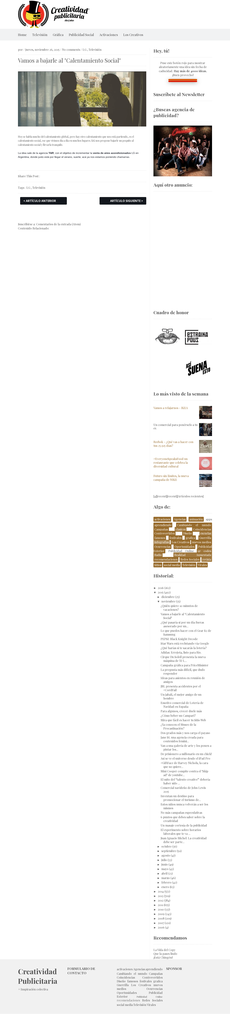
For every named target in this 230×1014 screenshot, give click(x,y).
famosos (159, 538)
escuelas (205, 533)
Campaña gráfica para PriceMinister (184, 665)
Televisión (39, 35)
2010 (161, 909)
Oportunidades (184, 546)
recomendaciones (166, 559)
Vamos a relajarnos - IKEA (170, 408)
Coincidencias (202, 529)
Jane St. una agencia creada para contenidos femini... (182, 739)
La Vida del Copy (164, 950)
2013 (160, 896)
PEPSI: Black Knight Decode (179, 639)
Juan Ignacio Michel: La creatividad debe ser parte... (184, 840)
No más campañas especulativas (181, 812)
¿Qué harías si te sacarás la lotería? (184, 648)
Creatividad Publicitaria (37, 976)
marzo (165, 878)
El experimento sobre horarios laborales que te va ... (181, 831)
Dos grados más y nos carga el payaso (185, 733)
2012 (161, 900)
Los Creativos (133, 35)
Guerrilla (205, 538)
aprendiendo (162, 525)
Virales (202, 565)
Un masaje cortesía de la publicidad (184, 825)
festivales (175, 538)
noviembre (168, 601)
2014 (161, 891)
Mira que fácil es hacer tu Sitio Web (183, 720)
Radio (158, 555)
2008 (161, 918)
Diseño (187, 533)
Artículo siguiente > (126, 201)
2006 (161, 927)
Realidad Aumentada (192, 555)
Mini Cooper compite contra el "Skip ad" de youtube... (184, 773)
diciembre (167, 597)
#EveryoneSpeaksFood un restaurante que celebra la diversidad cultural (170, 462)
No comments (71, 49)
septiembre (168, 851)
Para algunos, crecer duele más (181, 711)
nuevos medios (201, 542)
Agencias (180, 519)
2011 (160, 905)
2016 (161, 588)
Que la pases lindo (165, 954)
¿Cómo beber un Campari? (178, 715)
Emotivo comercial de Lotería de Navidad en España (182, 704)
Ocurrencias (162, 546)
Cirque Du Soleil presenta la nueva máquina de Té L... (183, 659)
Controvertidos (164, 533)
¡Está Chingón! (163, 957)
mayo (164, 869)
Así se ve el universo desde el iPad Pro (185, 758)
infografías (161, 542)
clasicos (181, 529)
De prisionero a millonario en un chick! (186, 754)
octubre (166, 846)
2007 (161, 923)
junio (164, 864)
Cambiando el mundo (194, 525)
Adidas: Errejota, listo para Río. (181, 652)
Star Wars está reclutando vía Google (185, 643)
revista (206, 559)
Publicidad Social (81, 35)
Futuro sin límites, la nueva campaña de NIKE (171, 478)
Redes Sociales (190, 559)
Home (22, 35)
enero (165, 887)
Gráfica (58, 35)
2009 (161, 914)
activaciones (162, 519)
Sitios (157, 565)
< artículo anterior (39, 201)
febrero (166, 882)
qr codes (204, 551)
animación (196, 519)
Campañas (161, 529)
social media (172, 565)
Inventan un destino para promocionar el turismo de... (181, 798)
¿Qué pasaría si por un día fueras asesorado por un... (182, 624)
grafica (190, 538)
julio (164, 860)
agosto (165, 855)
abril (164, 873)
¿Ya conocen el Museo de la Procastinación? (178, 726)
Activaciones (108, 35)
